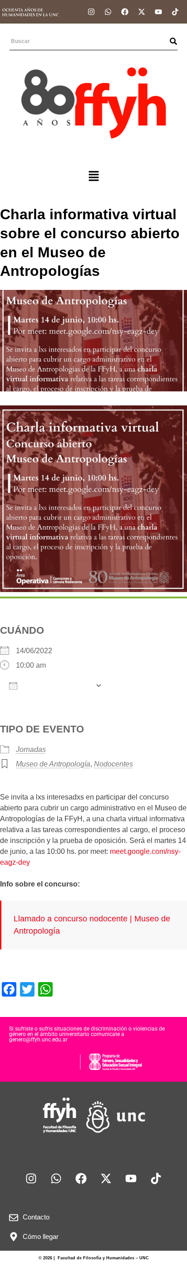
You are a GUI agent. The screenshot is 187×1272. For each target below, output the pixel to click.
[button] (93, 177)
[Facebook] (125, 12)
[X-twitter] (141, 12)
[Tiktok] (175, 12)
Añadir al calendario (56, 686)
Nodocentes (113, 764)
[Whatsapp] (108, 12)
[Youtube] (158, 12)
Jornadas (31, 749)
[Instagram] (91, 12)
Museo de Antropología (53, 764)
